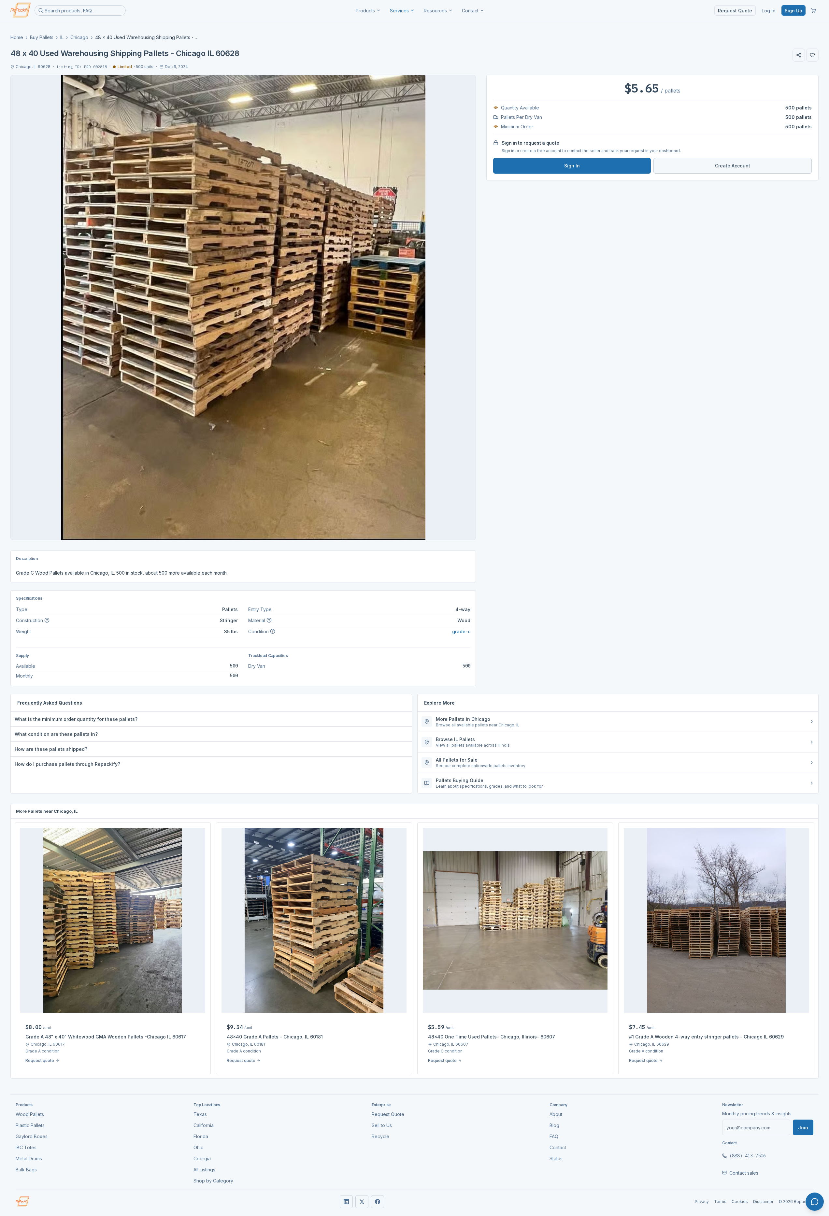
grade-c (461, 631)
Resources (435, 10)
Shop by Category (213, 1180)
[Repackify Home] (22, 1201)
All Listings (204, 1169)
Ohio (198, 1147)
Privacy (702, 1201)
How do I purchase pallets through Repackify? (67, 764)
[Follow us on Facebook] (377, 1201)
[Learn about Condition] (272, 631)
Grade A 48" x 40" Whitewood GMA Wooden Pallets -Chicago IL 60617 (105, 1036)
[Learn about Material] (269, 620)
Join (803, 1127)
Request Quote (735, 10)
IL (62, 37)
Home (16, 37)
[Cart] (813, 10)
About (556, 1114)
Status (556, 1158)
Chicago (79, 37)
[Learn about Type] (47, 620)
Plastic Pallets (30, 1125)
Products (365, 10)
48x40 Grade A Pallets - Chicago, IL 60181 (275, 1036)
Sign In (572, 165)
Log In (769, 10)
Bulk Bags (26, 1169)
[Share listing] (799, 55)
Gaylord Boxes (32, 1136)
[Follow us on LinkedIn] (346, 1201)
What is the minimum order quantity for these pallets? (76, 719)
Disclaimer (763, 1201)
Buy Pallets (41, 37)
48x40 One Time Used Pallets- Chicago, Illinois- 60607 (491, 1036)
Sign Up (793, 10)
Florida (200, 1136)
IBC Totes (26, 1147)
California (203, 1125)
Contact (470, 10)
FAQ (554, 1136)
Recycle (380, 1136)
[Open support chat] (815, 1202)
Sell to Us (382, 1125)
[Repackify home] (20, 10)
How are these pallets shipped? (51, 749)
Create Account (732, 165)
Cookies (740, 1201)
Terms (720, 1201)
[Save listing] (812, 55)
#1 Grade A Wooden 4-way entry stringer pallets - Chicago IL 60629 (706, 1036)
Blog (554, 1125)
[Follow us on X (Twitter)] (361, 1201)
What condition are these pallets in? (56, 734)
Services (399, 10)
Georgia (202, 1158)
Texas (200, 1114)
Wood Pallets (30, 1114)
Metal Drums (29, 1158)
